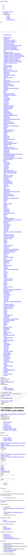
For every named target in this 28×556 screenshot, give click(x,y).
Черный (3, 468)
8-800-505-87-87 (8, 547)
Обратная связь (7, 34)
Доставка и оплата (8, 11)
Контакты (6, 13)
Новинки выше (7, 422)
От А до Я (6, 423)
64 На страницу (8, 439)
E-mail (2, 396)
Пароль (2, 398)
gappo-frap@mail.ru (8, 551)
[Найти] (15, 32)
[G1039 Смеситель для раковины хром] (15, 509)
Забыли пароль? (8, 398)
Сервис (8, 17)
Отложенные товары (9, 389)
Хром (2, 466)
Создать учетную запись (7, 401)
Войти (2, 395)
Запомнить (5, 402)
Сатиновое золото (5, 470)
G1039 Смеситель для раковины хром (13, 512)
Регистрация (7, 395)
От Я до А (6, 424)
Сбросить (3, 501)
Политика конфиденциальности (12, 538)
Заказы (5, 387)
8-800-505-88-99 (12, 550)
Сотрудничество (11, 19)
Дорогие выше (7, 427)
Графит (2, 469)
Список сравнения (8, 388)
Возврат (9, 18)
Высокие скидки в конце (10, 428)
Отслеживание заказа (6, 393)
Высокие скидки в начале (10, 430)
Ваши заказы (7, 534)
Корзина (3, 381)
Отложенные (7, 535)
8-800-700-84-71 (8, 544)
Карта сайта (7, 529)
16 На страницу (8, 437)
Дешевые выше (7, 426)
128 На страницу (8, 440)
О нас (8, 15)
